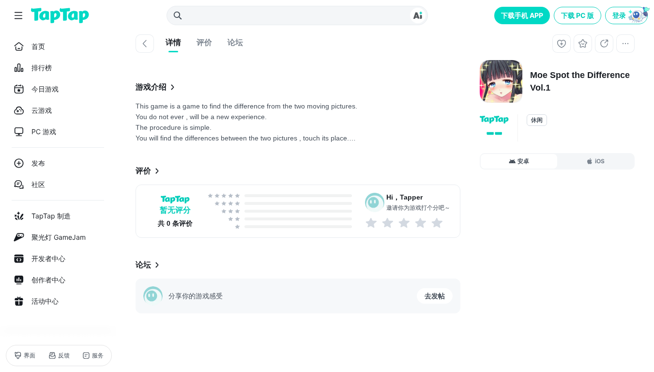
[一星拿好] (372, 223)
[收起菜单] (18, 15)
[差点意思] (404, 223)
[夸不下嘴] (388, 223)
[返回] (145, 43)
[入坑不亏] (421, 223)
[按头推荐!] (437, 223)
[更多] (625, 43)
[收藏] (583, 43)
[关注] (561, 43)
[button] (627, 15)
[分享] (604, 43)
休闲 (537, 120)
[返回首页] (60, 15)
